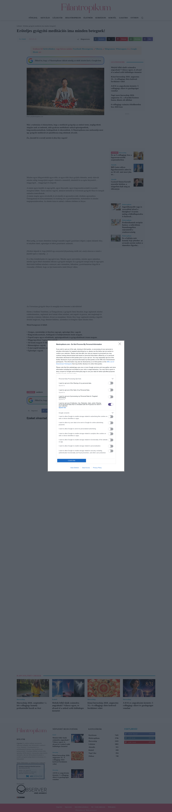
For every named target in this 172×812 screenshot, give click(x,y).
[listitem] (86, 379)
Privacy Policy (97, 467)
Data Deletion (74, 467)
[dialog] (86, 406)
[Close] (120, 344)
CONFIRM (71, 460)
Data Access (86, 467)
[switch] (110, 383)
